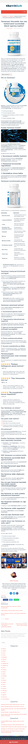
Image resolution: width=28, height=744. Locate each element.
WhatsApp (16, 599)
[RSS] (14, 1)
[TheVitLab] (14, 5)
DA (8, 738)
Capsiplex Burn (5, 663)
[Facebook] (17, 593)
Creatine (4, 671)
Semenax (7, 619)
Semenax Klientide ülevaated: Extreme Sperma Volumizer (12, 706)
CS (6, 738)
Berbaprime (4, 657)
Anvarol (3, 655)
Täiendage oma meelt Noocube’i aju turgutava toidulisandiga (13, 728)
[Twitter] (14, 593)
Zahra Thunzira (5, 631)
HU (23, 738)
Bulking (3, 661)
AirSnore (4, 648)
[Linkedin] (11, 593)
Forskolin (4, 686)
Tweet (11, 599)
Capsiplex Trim (5, 665)
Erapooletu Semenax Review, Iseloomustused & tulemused (12, 704)
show (10, 74)
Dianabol (4, 682)
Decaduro (4, 680)
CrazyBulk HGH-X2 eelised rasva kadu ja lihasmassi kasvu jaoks (14, 726)
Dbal (3, 678)
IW (21, 738)
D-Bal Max (4, 676)
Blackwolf (4, 659)
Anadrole (4, 650)
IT (25, 738)
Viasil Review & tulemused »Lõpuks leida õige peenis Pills (12, 724)
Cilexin (3, 667)
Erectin (3, 684)
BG (4, 738)
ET (12, 738)
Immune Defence (5, 699)
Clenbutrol (4, 669)
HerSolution (4, 690)
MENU (24, 12)
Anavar (3, 653)
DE (17, 738)
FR (15, 738)
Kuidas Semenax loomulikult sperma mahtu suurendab (11, 610)
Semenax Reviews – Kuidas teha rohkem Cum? (10, 712)
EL (19, 738)
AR (2, 738)
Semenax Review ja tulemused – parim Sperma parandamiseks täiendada (13, 614)
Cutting (3, 674)
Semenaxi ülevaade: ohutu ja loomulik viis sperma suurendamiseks (11, 607)
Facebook (5, 599)
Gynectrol (4, 688)
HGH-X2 (4, 692)
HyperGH (4, 694)
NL (10, 738)
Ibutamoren (4, 696)
